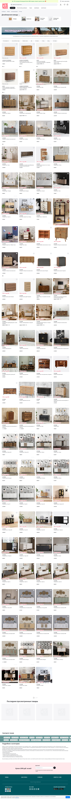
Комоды (20, 11)
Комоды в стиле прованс (64, 737)
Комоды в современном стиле (36, 740)
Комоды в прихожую (15, 737)
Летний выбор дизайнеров (22, 7)
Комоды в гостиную (39, 737)
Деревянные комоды (55, 737)
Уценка (30, 7)
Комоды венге (6, 740)
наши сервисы (24, 777)
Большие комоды (65, 740)
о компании (39, 777)
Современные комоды (13, 740)
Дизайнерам (37, 7)
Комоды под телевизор (24, 737)
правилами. (17, 797)
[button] (67, 4)
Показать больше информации (35, 781)
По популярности (6, 40)
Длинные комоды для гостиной (24, 740)
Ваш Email (38, 765)
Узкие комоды (32, 737)
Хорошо (67, 797)
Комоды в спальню (7, 737)
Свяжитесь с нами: (57, 777)
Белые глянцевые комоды (56, 740)
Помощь (6, 777)
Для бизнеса (43, 7)
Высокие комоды (47, 737)
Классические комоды (46, 740)
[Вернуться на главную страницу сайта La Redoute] (5, 6)
